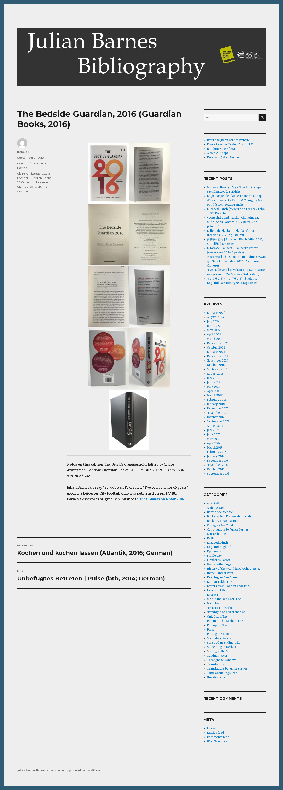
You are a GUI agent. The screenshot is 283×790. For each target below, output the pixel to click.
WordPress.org (217, 741)
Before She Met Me (220, 512)
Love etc (212, 595)
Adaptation (214, 503)
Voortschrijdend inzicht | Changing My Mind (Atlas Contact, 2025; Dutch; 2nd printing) (233, 222)
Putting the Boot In (219, 634)
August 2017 (215, 426)
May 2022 (213, 330)
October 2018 (216, 365)
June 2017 (213, 434)
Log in (211, 728)
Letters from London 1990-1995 (228, 586)
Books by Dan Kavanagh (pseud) (229, 516)
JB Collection (26, 182)
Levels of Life (216, 590)
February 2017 (216, 452)
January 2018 (216, 404)
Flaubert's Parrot (218, 560)
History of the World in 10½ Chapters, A (233, 568)
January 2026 (216, 313)
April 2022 (214, 334)
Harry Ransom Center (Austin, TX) (230, 144)
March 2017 (214, 447)
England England (219, 547)
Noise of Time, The (220, 608)
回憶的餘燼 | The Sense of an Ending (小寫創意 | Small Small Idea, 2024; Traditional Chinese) (236, 261)
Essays (46, 173)
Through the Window (221, 660)
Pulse (210, 629)
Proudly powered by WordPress (78, 770)
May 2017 (213, 439)
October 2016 (215, 469)
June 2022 (214, 326)
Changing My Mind (220, 525)
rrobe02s (23, 151)
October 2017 (215, 417)
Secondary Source (219, 638)
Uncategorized (217, 677)
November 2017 (217, 413)
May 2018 (213, 386)
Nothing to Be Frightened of (226, 612)
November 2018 (217, 360)
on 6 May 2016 (161, 499)
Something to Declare (222, 647)
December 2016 (217, 460)
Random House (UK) (221, 149)
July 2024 (213, 321)
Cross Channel (217, 534)
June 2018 (213, 382)
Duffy (211, 538)
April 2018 (213, 391)
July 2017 (213, 430)
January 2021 (216, 352)
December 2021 (217, 343)
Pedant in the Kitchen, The (225, 621)
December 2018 (217, 356)
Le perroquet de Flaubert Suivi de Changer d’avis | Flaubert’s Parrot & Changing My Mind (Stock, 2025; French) (236, 200)
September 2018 (218, 369)
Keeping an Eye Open (222, 577)
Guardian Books (40, 178)
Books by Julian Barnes (222, 521)
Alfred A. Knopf (217, 153)
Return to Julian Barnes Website (228, 140)
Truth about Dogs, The (222, 673)
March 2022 (215, 339)
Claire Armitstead (29, 173)
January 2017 (215, 456)
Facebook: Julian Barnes (223, 157)
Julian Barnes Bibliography (35, 770)
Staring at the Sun (219, 651)
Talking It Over (217, 655)
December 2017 (217, 408)
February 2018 (216, 400)
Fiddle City (214, 555)
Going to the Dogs (219, 564)
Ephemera (214, 551)
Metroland (214, 603)
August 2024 (215, 317)
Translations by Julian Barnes (227, 669)
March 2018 (215, 395)
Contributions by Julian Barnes (227, 529)
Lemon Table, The (219, 582)
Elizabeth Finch (217, 542)
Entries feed (215, 733)
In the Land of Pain (220, 573)
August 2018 (215, 373)
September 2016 (218, 473)
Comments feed (218, 737)
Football (22, 178)
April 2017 (213, 443)
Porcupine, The (217, 625)
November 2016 (217, 465)
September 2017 (218, 421)
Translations (216, 664)
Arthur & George (218, 508)
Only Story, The (217, 616)
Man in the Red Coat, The (224, 599)
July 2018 (213, 378)
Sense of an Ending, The (223, 642)
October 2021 (216, 347)
